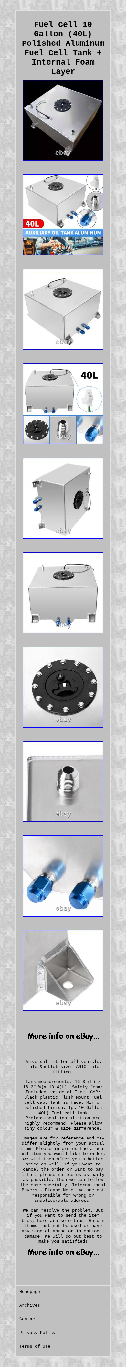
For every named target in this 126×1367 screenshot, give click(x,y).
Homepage (29, 1291)
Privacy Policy (37, 1332)
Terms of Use (34, 1346)
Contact (28, 1319)
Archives (29, 1305)
